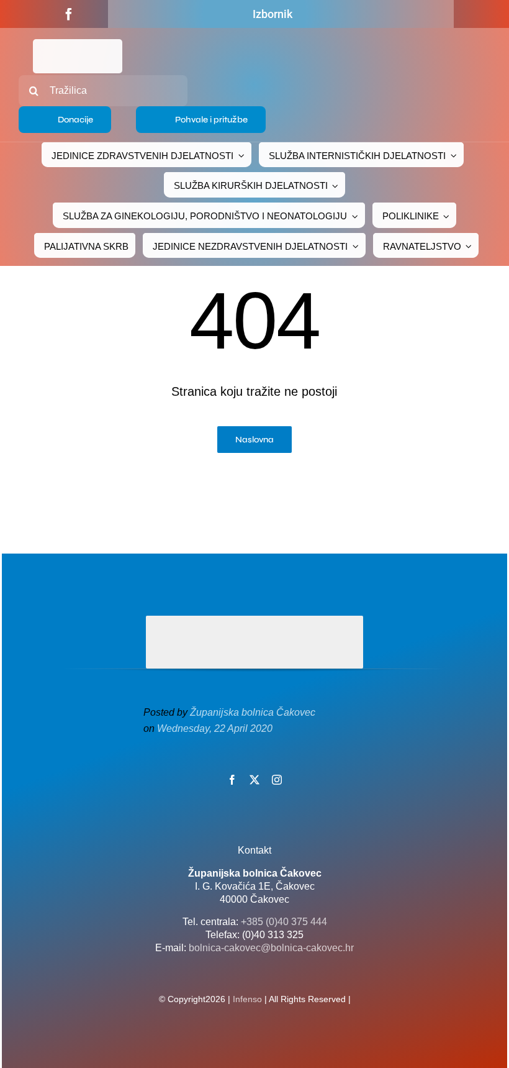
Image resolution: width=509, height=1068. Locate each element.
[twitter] (254, 780)
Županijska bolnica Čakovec (252, 712)
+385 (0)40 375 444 (284, 921)
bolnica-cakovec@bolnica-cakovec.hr (271, 947)
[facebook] (69, 14)
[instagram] (277, 780)
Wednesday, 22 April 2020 (215, 728)
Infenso (247, 999)
